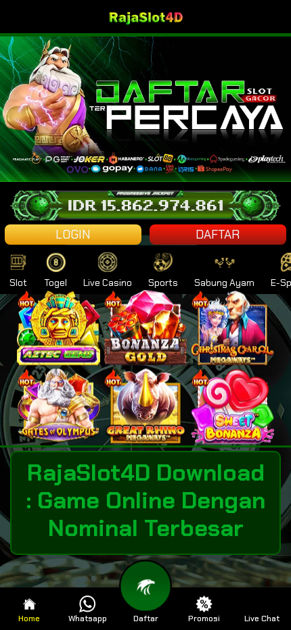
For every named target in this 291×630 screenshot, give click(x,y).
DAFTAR (218, 234)
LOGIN (73, 234)
